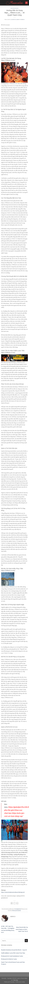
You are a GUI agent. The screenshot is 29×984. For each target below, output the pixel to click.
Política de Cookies (20, 982)
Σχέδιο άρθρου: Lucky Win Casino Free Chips (13, 953)
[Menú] (26, 3)
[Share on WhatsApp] (11, 903)
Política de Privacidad (9, 982)
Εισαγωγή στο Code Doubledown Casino (12, 956)
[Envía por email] (17, 903)
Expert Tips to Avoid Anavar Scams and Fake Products (13, 963)
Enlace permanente (16, 910)
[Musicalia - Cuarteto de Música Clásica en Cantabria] (14, 3)
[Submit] (26, 940)
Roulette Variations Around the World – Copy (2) (14, 950)
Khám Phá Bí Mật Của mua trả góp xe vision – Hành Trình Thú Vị (22, 929)
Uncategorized (14, 8)
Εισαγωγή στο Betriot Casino (9, 959)
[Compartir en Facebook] (14, 903)
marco (23, 19)
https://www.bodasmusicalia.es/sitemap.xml (13, 892)
